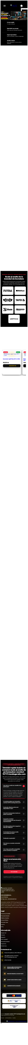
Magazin (3, 937)
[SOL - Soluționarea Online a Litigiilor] (14, 1006)
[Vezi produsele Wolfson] (20, 290)
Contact (3, 935)
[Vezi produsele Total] (8, 290)
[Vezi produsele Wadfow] (8, 300)
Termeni (2, 1017)
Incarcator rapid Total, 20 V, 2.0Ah (11, 359)
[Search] (21, 10)
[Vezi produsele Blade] (8, 309)
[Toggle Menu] (4, 6)
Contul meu (4, 946)
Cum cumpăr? (4, 939)
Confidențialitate (8, 1017)
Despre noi (3, 933)
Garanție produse (5, 941)
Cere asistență (14, 871)
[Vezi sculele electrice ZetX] (14, 15)
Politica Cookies (5, 918)
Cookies (14, 1017)
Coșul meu (3, 943)
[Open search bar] (21, 7)
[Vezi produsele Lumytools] (14, 319)
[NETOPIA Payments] (14, 995)
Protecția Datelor (5, 916)
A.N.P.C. (3, 924)
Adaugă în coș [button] (12, 365)
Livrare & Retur (4, 920)
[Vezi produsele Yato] (20, 300)
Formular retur (4, 922)
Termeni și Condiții (5, 913)
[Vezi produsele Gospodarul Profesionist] (20, 309)
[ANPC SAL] (14, 1001)
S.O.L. (2, 926)
